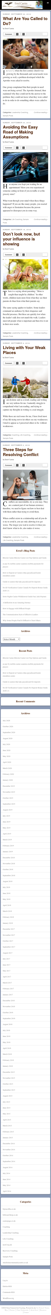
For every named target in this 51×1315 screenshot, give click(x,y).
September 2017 (9, 946)
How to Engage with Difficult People (16, 608)
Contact (26, 1312)
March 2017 (7, 982)
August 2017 (7, 953)
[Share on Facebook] (17, 34)
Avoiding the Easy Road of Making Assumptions (20, 132)
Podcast (12, 1310)
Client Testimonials (22, 1310)
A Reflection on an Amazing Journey (16, 602)
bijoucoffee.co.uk (9, 1209)
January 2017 (8, 994)
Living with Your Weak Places (24, 349)
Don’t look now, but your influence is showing (21, 239)
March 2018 (7, 911)
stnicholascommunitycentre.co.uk (15, 1262)
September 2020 (9, 732)
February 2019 (8, 845)
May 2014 (6, 1185)
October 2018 (8, 869)
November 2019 (9, 792)
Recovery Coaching (10, 1250)
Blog (6, 1310)
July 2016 (6, 1030)
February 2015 (8, 1131)
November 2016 (9, 1006)
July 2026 (6, 720)
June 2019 (6, 821)
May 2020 (6, 756)
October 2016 (8, 1012)
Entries (7, 1286)
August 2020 (7, 738)
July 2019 (6, 815)
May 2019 (6, 827)
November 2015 (9, 1078)
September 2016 (9, 1018)
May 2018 (6, 899)
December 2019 (9, 786)
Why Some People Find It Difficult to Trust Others (22, 620)
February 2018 (8, 917)
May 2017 (6, 970)
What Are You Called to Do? (25, 20)
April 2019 (7, 833)
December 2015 (9, 1072)
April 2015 (7, 1119)
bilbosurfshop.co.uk (10, 1215)
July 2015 (6, 1102)
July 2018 (6, 887)
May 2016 (6, 1042)
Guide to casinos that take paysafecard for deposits (21, 581)
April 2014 (7, 1191)
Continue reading (41, 112)
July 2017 (6, 958)
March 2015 (7, 1125)
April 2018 (7, 905)
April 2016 (7, 1048)
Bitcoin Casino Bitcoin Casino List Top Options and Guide (25, 557)
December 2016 (9, 1000)
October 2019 (8, 798)
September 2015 (9, 1090)
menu (48, 2)
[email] (44, 34)
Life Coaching (17, 219)
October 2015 (8, 1084)
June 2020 (6, 750)
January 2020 (8, 780)
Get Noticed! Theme (42, 1308)
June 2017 (6, 964)
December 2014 (9, 1143)
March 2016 (7, 1054)
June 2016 (6, 1036)
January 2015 (8, 1137)
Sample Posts (8, 115)
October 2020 (8, 726)
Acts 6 (11, 70)
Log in (5, 1280)
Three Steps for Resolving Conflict (20, 451)
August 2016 (7, 1024)
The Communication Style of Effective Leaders (20, 614)
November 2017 (9, 935)
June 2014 (6, 1179)
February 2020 (8, 774)
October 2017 (8, 941)
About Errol (34, 1310)
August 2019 (7, 809)
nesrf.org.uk (7, 1244)
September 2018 (9, 875)
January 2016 (8, 1066)
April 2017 (7, 976)
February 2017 (8, 988)
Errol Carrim (9, 28)
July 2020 (6, 744)
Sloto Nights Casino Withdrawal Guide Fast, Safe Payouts (24, 596)
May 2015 (6, 1113)
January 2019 (8, 851)
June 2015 (6, 1107)
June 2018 (6, 893)
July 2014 (6, 1173)
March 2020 (7, 768)
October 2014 (8, 1155)
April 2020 (7, 762)
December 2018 (9, 857)
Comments (9, 1292)
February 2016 (8, 1060)
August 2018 (7, 881)
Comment (8, 34)
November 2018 (9, 863)
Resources (43, 1310)
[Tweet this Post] (23, 34)
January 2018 (8, 923)
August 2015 (7, 1095)
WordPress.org (8, 1298)
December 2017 (9, 929)
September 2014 (9, 1161)
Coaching (15, 435)
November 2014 (9, 1149)
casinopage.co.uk (9, 1221)
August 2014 (7, 1167)
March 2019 (7, 839)
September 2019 (9, 804)
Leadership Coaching (20, 112)
